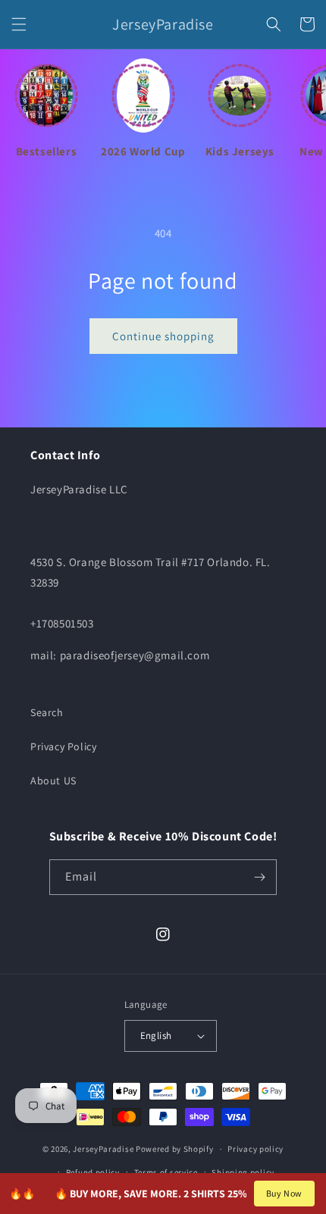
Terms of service (166, 1172)
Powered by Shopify (175, 1149)
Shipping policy (243, 1172)
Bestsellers (46, 151)
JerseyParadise (103, 1149)
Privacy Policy (63, 746)
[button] (19, 24)
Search (47, 712)
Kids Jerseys (239, 151)
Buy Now (284, 1193)
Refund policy (93, 1172)
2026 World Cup (143, 151)
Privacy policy (255, 1149)
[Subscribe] (259, 877)
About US (53, 780)
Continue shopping (163, 336)
